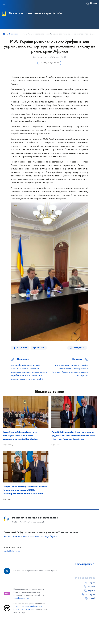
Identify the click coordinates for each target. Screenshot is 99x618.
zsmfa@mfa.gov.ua (12, 551)
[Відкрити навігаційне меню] (4, 4)
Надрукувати (79, 348)
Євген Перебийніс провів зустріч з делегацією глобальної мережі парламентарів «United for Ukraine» (20, 435)
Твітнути (40, 348)
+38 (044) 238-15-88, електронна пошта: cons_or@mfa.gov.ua (30, 537)
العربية (92, 598)
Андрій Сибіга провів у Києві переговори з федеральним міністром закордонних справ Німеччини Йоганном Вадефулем (73, 435)
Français (91, 587)
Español (91, 591)
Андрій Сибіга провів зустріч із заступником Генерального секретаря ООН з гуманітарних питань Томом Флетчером (25, 490)
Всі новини (13, 34)
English (92, 583)
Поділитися (22, 348)
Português (90, 594)
